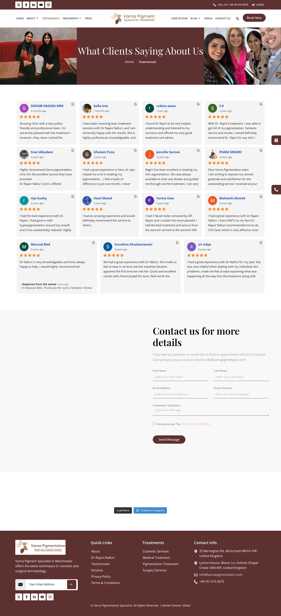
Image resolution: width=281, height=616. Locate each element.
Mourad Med (40, 244)
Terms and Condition (195, 424)
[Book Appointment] (276, 140)
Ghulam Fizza (104, 152)
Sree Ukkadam (42, 152)
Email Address (161, 388)
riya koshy (39, 198)
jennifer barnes (168, 152)
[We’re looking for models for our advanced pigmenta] (225, 496)
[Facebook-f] (26, 5)
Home (20, 18)
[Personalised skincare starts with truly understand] (28, 496)
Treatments (70, 18)
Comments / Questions (166, 405)
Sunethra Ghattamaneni (133, 244)
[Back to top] (276, 601)
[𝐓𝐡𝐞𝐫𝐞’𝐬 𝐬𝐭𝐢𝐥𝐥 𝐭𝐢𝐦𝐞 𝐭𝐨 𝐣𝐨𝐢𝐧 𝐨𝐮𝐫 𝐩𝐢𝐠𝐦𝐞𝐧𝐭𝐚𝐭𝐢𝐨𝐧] (56, 496)
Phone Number (223, 388)
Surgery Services (155, 570)
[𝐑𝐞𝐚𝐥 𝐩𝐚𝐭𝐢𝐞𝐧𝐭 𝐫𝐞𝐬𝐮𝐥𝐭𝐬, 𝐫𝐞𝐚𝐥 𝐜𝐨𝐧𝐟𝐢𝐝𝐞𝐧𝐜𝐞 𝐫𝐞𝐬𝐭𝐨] (168, 496)
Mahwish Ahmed (232, 198)
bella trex (101, 106)
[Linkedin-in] (33, 5)
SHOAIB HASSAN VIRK (47, 106)
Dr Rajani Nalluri (103, 558)
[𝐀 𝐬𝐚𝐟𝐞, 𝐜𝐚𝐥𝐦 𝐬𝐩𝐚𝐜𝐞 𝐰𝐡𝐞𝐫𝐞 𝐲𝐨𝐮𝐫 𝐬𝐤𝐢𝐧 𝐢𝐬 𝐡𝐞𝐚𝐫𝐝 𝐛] (141, 496)
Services (97, 570)
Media (208, 18)
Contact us (222, 18)
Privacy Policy (101, 576)
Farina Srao (165, 198)
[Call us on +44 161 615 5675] (276, 189)
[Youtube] (41, 5)
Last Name (220, 370)
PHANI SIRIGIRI (230, 152)
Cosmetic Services (156, 551)
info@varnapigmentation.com (226, 360)
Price (88, 18)
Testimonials (51, 18)
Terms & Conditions (105, 583)
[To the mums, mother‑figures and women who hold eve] (84, 496)
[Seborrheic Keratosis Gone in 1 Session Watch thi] (197, 496)
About (31, 18)
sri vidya (204, 244)
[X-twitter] (18, 5)
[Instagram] (48, 5)
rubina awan (166, 106)
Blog (194, 18)
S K (221, 106)
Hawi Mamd (103, 198)
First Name (159, 370)
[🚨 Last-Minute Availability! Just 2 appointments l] (253, 496)
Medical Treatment (156, 558)
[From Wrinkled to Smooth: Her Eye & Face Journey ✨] (112, 496)
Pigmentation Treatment (160, 564)
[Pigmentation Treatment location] (70, 376)
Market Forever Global (176, 605)
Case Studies (179, 18)
